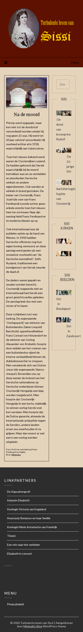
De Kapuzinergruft (18, 491)
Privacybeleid (15, 604)
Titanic (11, 535)
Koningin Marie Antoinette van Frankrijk (32, 527)
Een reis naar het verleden (23, 544)
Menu (75, 62)
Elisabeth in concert (19, 553)
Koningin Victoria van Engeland (26, 509)
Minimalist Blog (32, 626)
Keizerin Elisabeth (18, 500)
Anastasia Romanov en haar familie (28, 518)
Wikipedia (16, 455)
